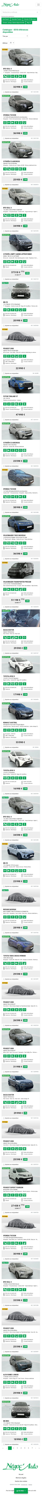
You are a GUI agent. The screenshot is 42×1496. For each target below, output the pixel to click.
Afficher (5, 43)
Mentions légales (21, 1478)
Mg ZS (29, 22)
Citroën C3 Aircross (30, 19)
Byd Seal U (6, 19)
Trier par (5, 36)
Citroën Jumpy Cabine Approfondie (13, 22)
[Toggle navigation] (38, 5)
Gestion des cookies (21, 1481)
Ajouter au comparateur (11, 92)
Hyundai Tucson (16, 19)
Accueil (21, 1474)
